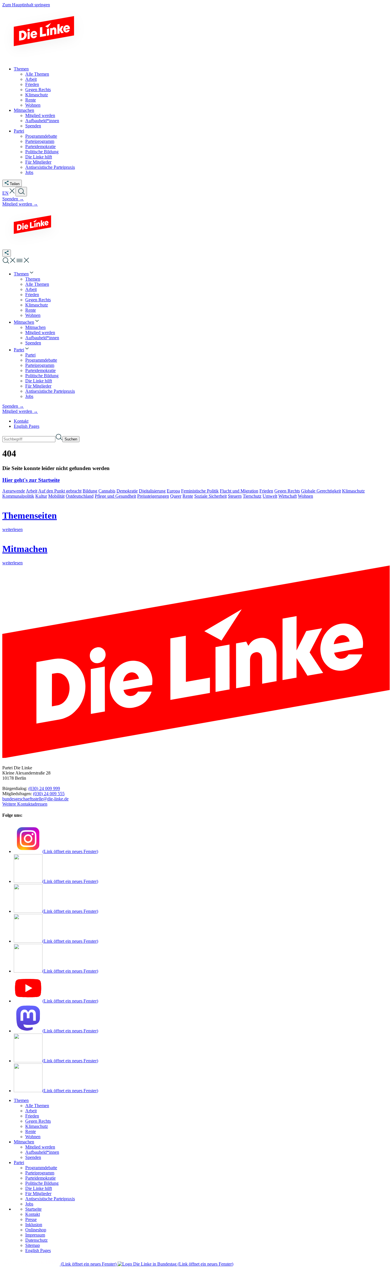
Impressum (35, 1234)
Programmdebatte (41, 1167)
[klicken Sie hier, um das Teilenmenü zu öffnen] (6, 253)
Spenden (33, 1157)
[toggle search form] (21, 191)
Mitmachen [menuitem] (24, 110)
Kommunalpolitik (18, 496)
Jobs (29, 1203)
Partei (19, 1162)
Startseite (33, 1209)
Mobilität (56, 496)
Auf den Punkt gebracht (59, 490)
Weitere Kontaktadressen (24, 804)
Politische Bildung (42, 1183)
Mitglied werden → (20, 204)
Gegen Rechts (287, 490)
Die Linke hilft (38, 1188)
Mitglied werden (40, 1147)
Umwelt (270, 496)
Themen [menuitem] (21, 68)
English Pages (26, 426)
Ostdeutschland (80, 496)
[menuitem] (24, 273)
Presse (31, 1219)
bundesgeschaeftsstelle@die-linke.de (35, 798)
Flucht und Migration (239, 490)
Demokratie (127, 490)
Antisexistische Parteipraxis (50, 1198)
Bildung (90, 490)
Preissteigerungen (153, 496)
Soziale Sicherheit (210, 496)
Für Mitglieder (38, 1193)
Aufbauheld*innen (42, 1152)
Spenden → (13, 198)
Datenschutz (36, 1240)
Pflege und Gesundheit (115, 496)
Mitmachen (24, 1141)
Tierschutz (252, 496)
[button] (12, 193)
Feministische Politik (200, 490)
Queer (175, 496)
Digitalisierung (152, 490)
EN (5, 193)
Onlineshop (35, 1229)
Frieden (266, 490)
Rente (188, 496)
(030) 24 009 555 (49, 793)
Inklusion (33, 1224)
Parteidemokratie (40, 1178)
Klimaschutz (353, 490)
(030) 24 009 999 (44, 788)
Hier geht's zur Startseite (31, 480)
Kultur (41, 496)
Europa (173, 490)
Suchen (71, 439)
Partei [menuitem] (19, 131)
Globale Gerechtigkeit (321, 490)
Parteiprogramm (39, 1172)
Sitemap (32, 1245)
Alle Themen (37, 1105)
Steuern (235, 496)
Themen (21, 1100)
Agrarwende (13, 490)
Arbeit (31, 490)
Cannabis (106, 490)
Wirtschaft (287, 496)
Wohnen (305, 496)
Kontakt (21, 421)
